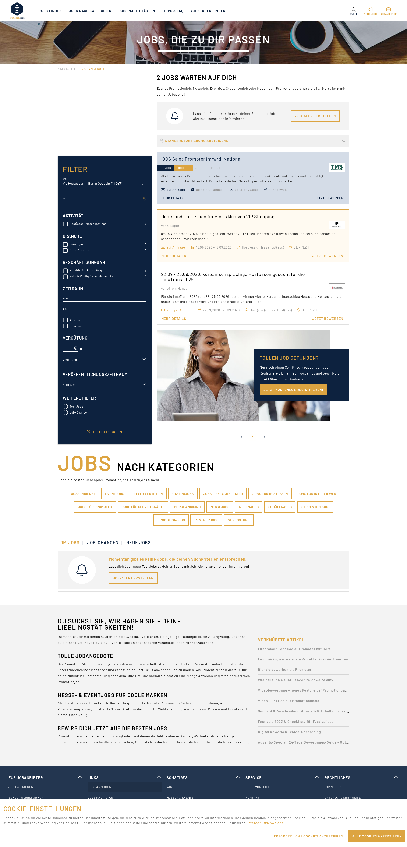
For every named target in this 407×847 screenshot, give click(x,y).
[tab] (71, 542)
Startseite (67, 69)
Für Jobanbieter (25, 777)
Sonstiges (177, 777)
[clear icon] (144, 183)
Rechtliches (337, 777)
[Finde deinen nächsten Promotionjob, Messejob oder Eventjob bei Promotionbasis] (16, 10)
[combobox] (102, 198)
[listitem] (45, 787)
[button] (353, 10)
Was (65, 179)
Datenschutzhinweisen (265, 823)
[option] (303, 650)
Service (253, 777)
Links (93, 777)
